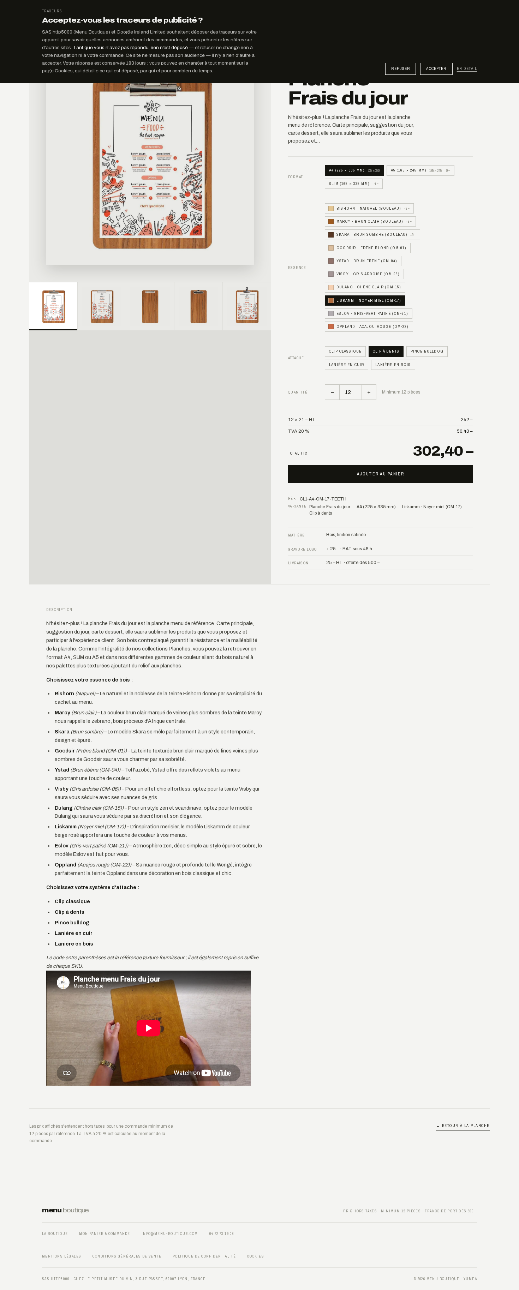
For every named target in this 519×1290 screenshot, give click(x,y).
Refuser (400, 68)
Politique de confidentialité (204, 1256)
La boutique (55, 1233)
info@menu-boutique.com (170, 1233)
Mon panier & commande (104, 1233)
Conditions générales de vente (127, 1256)
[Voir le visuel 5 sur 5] (247, 306)
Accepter (436, 68)
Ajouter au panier (380, 474)
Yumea (470, 1279)
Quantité (298, 392)
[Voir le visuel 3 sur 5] (150, 306)
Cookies (64, 70)
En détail (467, 69)
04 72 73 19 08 (221, 1233)
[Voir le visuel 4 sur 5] (198, 306)
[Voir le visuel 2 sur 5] (102, 306)
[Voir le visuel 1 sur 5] (53, 306)
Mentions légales (61, 1256)
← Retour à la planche (463, 1125)
